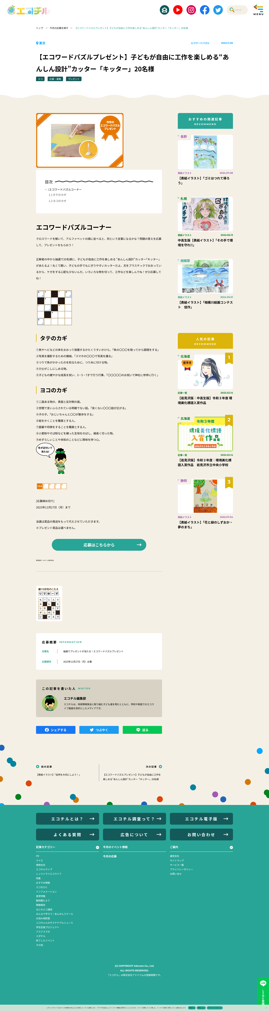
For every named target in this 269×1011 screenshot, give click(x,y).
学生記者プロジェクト (47, 927)
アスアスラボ (43, 931)
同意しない (201, 1008)
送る (145, 729)
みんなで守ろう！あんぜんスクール (54, 913)
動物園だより (43, 900)
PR (37, 856)
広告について (134, 834)
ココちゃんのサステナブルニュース (54, 922)
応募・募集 (55, 79)
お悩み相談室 (43, 918)
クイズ (39, 860)
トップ (40, 28)
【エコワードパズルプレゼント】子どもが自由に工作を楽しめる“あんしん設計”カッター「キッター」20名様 (131, 28)
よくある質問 (67, 834)
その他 (39, 945)
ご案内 (174, 847)
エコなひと (41, 887)
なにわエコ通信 (44, 909)
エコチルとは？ (67, 819)
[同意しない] (266, 1008)
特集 (38, 878)
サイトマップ (177, 860)
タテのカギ (59, 195)
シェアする (59, 729)
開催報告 (40, 905)
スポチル (40, 936)
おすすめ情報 (43, 882)
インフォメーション (46, 891)
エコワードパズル (200, 43)
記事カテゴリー (45, 847)
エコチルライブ (44, 869)
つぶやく (102, 729)
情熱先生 (40, 865)
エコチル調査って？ (134, 819)
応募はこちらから (99, 545)
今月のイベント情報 (115, 847)
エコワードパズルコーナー (65, 189)
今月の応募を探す (59, 28)
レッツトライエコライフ (48, 873)
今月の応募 (110, 856)
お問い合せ (175, 873)
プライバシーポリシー (181, 869)
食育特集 (40, 896)
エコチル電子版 (201, 819)
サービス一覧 (177, 865)
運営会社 (174, 856)
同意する (192, 1008)
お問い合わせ (201, 834)
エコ (40, 79)
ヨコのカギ (59, 201)
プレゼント (74, 79)
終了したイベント (45, 940)
